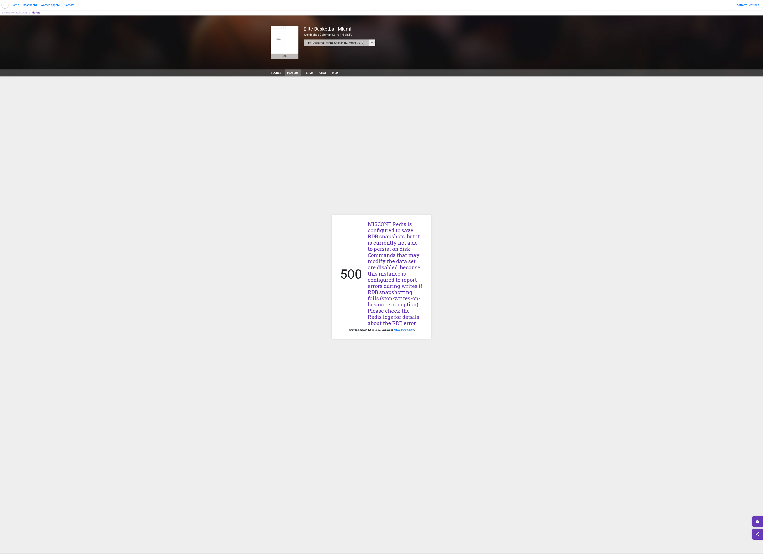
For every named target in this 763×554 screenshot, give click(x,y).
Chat (322, 72)
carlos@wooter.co (403, 329)
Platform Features (747, 5)
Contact (69, 5)
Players (293, 72)
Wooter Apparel (50, 5)
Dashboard (30, 5)
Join (284, 56)
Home (15, 5)
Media (336, 72)
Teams (309, 72)
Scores (276, 72)
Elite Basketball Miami (15, 12)
